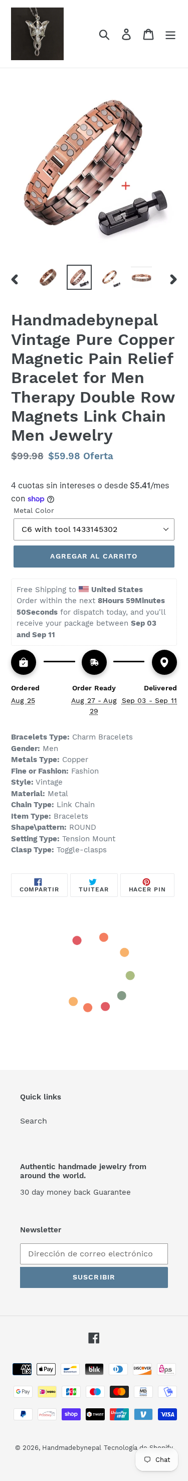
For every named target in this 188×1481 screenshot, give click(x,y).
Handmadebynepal (71, 1447)
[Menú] (170, 34)
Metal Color (34, 510)
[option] (48, 277)
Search (33, 1121)
